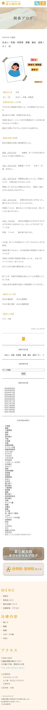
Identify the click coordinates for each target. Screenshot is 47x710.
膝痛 (6, 509)
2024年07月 (10, 395)
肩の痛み (8, 485)
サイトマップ (8, 696)
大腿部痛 (8, 430)
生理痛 (7, 426)
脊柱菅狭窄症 (10, 496)
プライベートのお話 (12, 517)
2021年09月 (10, 405)
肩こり (6, 622)
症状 (6, 522)
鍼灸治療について (10, 604)
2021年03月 (10, 412)
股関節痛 (8, 477)
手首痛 (7, 441)
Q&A (5, 638)
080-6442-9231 (15, 668)
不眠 (6, 439)
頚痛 (6, 428)
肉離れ (7, 507)
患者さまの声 (10, 530)
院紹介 (6, 596)
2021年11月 (10, 401)
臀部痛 (7, 490)
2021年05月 (10, 409)
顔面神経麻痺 (10, 449)
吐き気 (7, 481)
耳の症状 (8, 460)
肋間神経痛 (9, 445)
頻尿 (6, 432)
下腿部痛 (8, 487)
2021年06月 (10, 407)
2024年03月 (10, 399)
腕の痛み (8, 498)
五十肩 (7, 511)
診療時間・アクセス (11, 608)
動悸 (6, 468)
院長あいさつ (8, 600)
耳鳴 (6, 500)
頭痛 (6, 505)
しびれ (7, 515)
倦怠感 (7, 475)
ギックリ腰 (9, 502)
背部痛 (7, 473)
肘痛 (6, 443)
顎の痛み (8, 436)
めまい (7, 479)
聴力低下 (8, 483)
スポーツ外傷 (8, 634)
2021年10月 (10, 403)
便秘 (6, 434)
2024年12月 (10, 392)
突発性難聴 (9, 470)
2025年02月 (10, 390)
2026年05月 (10, 388)
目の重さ (8, 464)
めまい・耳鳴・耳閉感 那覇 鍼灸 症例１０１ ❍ (24, 355)
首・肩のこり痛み (11, 513)
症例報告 (8, 519)
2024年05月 (10, 397)
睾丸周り (8, 494)
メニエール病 (10, 447)
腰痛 (6, 492)
